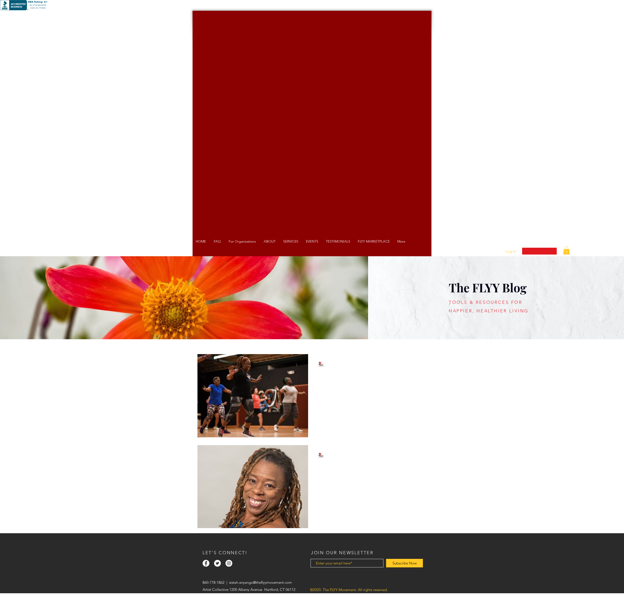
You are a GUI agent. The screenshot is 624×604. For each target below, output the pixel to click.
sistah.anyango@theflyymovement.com (260, 582)
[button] (566, 250)
